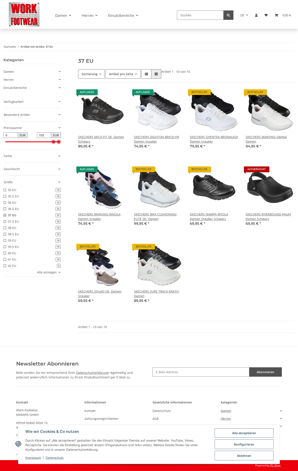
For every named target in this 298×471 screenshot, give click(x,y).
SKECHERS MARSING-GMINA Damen (266, 139)
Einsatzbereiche (15, 88)
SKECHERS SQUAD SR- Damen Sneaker (100, 293)
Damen (8, 71)
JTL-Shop (275, 465)
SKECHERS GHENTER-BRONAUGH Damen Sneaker (214, 139)
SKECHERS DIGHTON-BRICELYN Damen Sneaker (156, 139)
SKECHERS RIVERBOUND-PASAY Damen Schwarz (268, 216)
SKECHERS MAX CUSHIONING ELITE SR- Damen (155, 216)
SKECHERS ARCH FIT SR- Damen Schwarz (101, 139)
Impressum (33, 457)
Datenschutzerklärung (92, 373)
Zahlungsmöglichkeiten (101, 419)
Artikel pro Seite (121, 74)
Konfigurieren (244, 444)
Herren (8, 80)
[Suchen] (228, 15)
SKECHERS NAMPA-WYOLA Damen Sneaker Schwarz (209, 216)
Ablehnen (244, 455)
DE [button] (242, 15)
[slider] (53, 142)
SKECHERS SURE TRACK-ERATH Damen (156, 293)
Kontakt (90, 411)
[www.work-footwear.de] (24, 14)
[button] (256, 15)
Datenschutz (161, 411)
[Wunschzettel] (266, 15)
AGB (155, 419)
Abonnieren (265, 372)
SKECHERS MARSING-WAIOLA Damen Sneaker (99, 216)
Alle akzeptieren (244, 433)
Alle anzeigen (47, 272)
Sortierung (90, 74)
